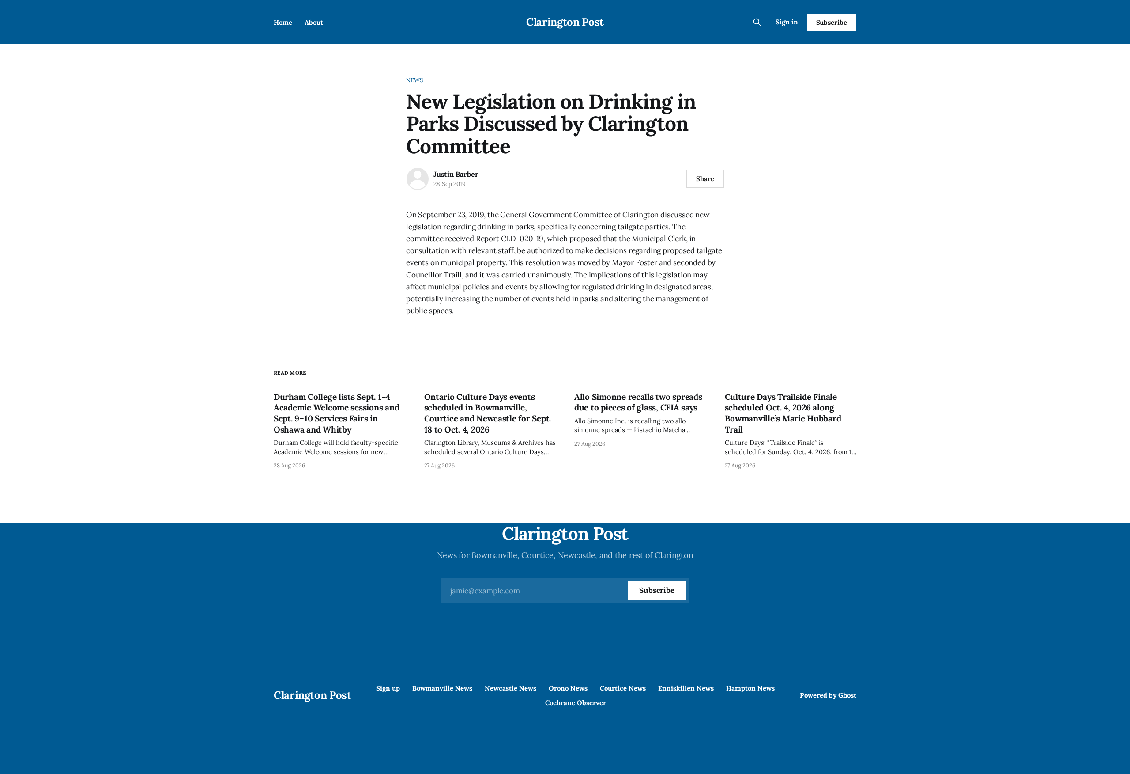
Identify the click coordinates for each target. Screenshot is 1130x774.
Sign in (787, 22)
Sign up (388, 688)
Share (705, 179)
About (314, 22)
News (414, 80)
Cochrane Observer (575, 702)
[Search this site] (757, 22)
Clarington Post (565, 22)
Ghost (847, 695)
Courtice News (623, 688)
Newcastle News (510, 688)
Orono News (568, 688)
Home (283, 22)
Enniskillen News (686, 688)
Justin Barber (455, 174)
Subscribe (831, 22)
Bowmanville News (442, 688)
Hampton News (750, 688)
